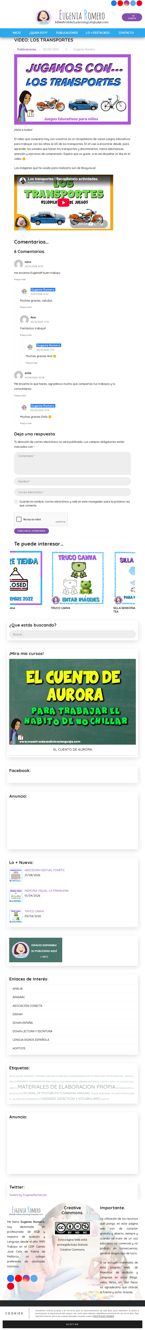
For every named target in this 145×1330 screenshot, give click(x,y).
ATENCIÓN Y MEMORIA (34, 1076)
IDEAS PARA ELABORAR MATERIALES (82, 1081)
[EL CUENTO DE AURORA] (72, 702)
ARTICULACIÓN (16, 1076)
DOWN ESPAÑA (23, 1023)
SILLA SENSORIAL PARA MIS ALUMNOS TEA (83, 609)
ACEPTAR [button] (72, 1324)
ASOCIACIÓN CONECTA (27, 1006)
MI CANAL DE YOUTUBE (38, 1093)
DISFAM (17, 1014)
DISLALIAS (100, 1076)
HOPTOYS (19, 1048)
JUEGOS (103, 1081)
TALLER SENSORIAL (101, 1093)
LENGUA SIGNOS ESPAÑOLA (31, 1039)
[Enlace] (72, 17)
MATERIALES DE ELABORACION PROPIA (66, 1086)
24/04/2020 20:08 (34, 377)
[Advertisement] (72, 1147)
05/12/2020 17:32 (40, 321)
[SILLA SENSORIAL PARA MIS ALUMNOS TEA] (85, 578)
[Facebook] (114, 3)
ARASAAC (19, 997)
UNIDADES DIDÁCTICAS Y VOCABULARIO (70, 1099)
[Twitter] (133, 3)
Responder (20, 279)
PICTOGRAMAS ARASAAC (72, 1093)
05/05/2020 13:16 (40, 410)
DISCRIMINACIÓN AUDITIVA (82, 1076)
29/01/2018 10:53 (34, 266)
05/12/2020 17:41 (45, 349)
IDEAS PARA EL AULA (55, 1081)
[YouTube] (120, 3)
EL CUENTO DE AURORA (72, 749)
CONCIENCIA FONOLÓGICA (57, 1076)
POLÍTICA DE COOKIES (103, 1316)
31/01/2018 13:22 (39, 294)
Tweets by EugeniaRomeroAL (28, 1195)
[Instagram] (126, 3)
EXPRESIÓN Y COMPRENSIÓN (30, 1081)
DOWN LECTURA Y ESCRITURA (32, 1031)
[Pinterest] (139, 3)
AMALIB (18, 988)
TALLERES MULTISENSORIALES (26, 1099)
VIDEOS (105, 1099)
